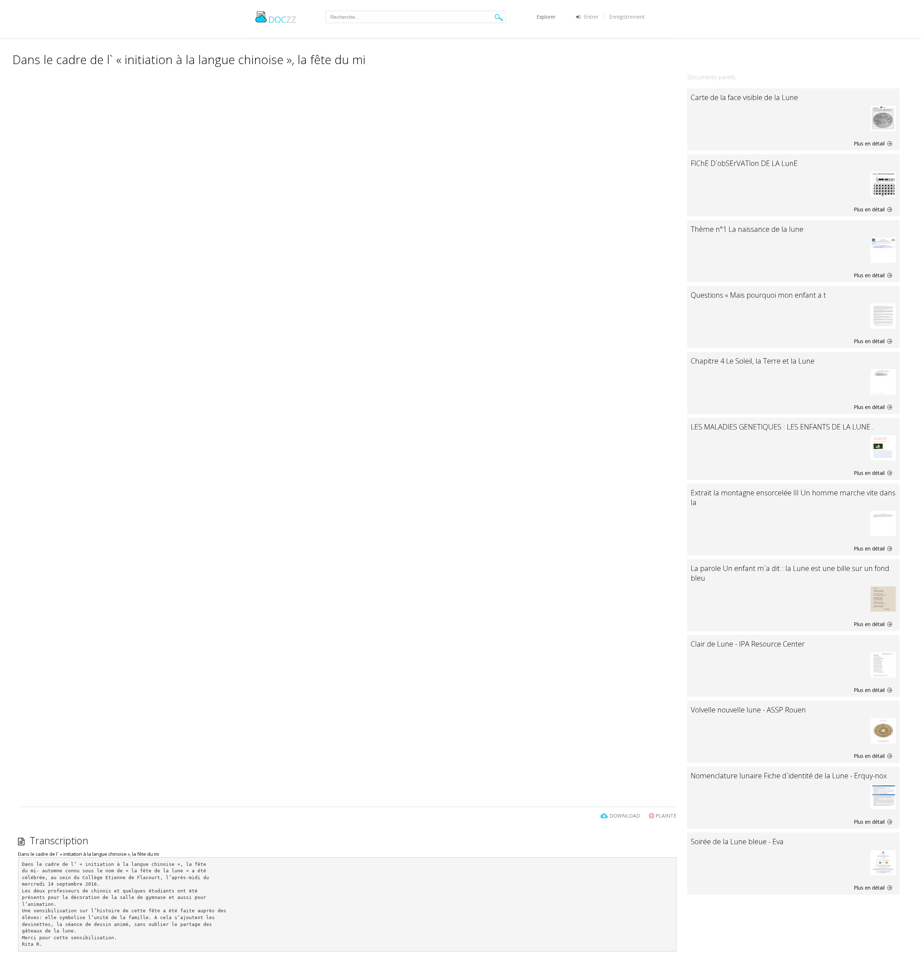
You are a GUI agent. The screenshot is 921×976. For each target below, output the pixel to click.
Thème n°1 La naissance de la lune (747, 229)
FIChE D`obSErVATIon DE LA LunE (744, 163)
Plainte (665, 815)
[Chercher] (499, 17)
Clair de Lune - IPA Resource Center (748, 644)
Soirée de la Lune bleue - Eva (737, 841)
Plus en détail (870, 143)
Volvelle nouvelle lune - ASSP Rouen (748, 710)
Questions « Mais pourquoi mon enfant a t (758, 295)
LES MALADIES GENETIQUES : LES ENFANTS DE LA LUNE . (782, 427)
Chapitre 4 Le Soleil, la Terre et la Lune (753, 361)
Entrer (591, 16)
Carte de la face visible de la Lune (744, 97)
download (624, 815)
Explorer (545, 16)
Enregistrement (627, 16)
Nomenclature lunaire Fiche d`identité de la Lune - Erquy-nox (789, 776)
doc (282, 19)
